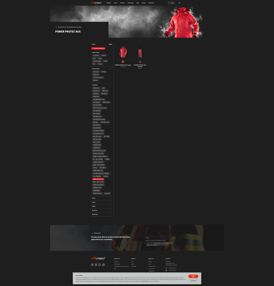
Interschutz (151, 2)
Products (109, 2)
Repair (132, 264)
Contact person (151, 266)
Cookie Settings (144, 281)
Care (132, 261)
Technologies (117, 264)
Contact (144, 2)
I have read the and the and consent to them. (159, 243)
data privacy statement (152, 244)
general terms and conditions (161, 243)
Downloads (133, 266)
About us (122, 2)
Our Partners (151, 268)
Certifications (151, 271)
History (150, 261)
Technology (130, 2)
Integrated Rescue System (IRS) (121, 266)
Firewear (116, 261)
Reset (110, 44)
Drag (115, 268)
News (137, 2)
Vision (149, 264)
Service (115, 2)
